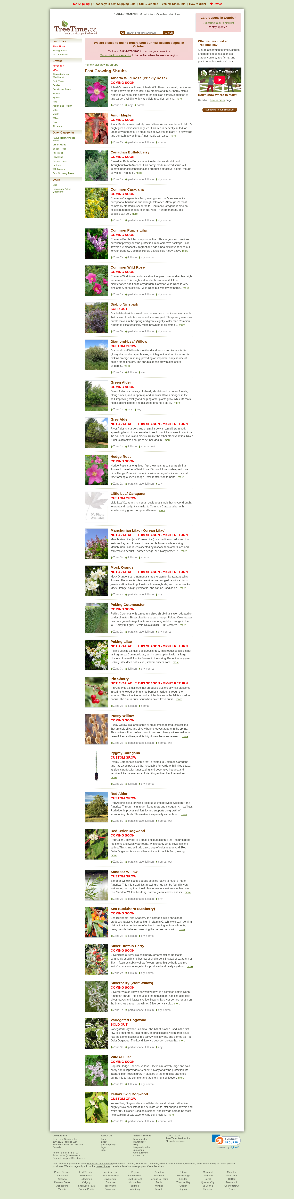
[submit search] (122, 33)
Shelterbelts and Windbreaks (61, 75)
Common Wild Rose (128, 267)
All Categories (60, 54)
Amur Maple (121, 115)
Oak (55, 122)
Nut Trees (58, 152)
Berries (56, 85)
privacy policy (108, 1144)
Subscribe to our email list (218, 22)
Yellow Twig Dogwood (129, 1094)
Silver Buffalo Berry (127, 946)
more (179, 98)
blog (135, 1144)
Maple (56, 114)
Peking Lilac (121, 641)
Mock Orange (122, 567)
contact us (138, 1155)
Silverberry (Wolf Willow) (132, 983)
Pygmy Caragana (125, 753)
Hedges (57, 165)
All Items (57, 126)
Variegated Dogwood (128, 1020)
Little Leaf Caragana (128, 493)
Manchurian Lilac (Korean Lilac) (138, 530)
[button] (179, 99)
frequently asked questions (142, 1148)
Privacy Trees (60, 161)
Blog (55, 184)
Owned (218, 4)
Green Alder (121, 382)
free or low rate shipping (100, 1163)
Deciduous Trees (62, 89)
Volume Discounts (173, 4)
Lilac (55, 109)
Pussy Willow (122, 716)
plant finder (139, 1141)
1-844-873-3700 (126, 14)
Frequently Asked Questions (62, 190)
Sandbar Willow (124, 872)
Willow (56, 118)
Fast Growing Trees (63, 173)
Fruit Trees (58, 81)
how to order (217, 100)
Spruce (56, 97)
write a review (140, 1152)
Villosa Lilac (121, 1057)
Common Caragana (127, 189)
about (104, 1141)
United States (103, 1166)
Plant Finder (59, 46)
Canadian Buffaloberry (130, 152)
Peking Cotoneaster (128, 604)
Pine (55, 101)
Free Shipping (80, 4)
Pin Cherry (120, 679)
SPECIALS (58, 66)
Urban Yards (59, 144)
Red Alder (119, 794)
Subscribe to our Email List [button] (219, 109)
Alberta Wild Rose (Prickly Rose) (139, 78)
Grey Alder (120, 419)
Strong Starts (60, 50)
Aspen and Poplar (62, 105)
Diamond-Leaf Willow (129, 341)
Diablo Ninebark (124, 304)
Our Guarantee (148, 4)
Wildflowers (59, 169)
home (88, 64)
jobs (103, 1150)
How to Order (197, 4)
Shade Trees (59, 148)
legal (103, 1147)
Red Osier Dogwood (128, 831)
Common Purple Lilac (129, 230)
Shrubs (56, 93)
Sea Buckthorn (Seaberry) (133, 909)
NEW (55, 70)
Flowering (58, 157)
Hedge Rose (121, 456)
